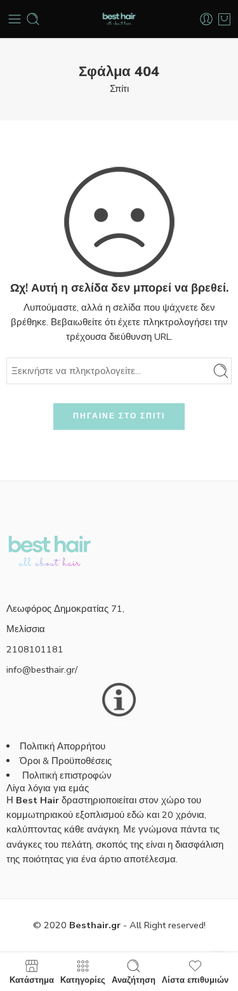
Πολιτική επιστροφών (68, 775)
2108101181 (34, 649)
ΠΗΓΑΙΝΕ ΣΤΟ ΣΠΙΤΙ (119, 416)
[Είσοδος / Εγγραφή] (206, 19)
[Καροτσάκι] (224, 19)
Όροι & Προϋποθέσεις (66, 761)
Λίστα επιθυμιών (195, 980)
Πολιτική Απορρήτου (62, 746)
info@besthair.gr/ (41, 669)
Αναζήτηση (133, 980)
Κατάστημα (32, 980)
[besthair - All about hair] (119, 19)
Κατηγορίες (82, 980)
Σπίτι (119, 88)
